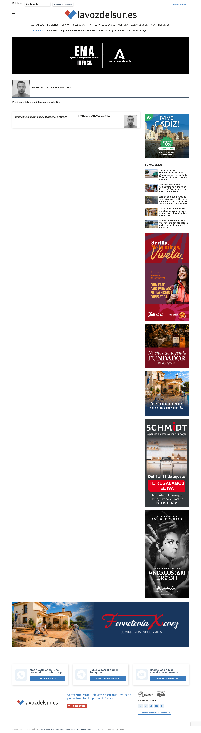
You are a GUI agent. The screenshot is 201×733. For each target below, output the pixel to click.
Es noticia (38, 30)
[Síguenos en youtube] (156, 706)
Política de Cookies (85, 729)
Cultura (123, 25)
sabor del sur (139, 25)
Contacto (60, 729)
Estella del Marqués (97, 30)
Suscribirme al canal (107, 678)
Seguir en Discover (64, 4)
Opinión (66, 25)
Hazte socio (78, 705)
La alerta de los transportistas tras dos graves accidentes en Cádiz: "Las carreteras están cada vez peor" (173, 175)
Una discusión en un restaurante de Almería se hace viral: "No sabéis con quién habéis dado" (172, 188)
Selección (79, 25)
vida (153, 25)
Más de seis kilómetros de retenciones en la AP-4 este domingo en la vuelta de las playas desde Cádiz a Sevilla (173, 200)
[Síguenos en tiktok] (151, 706)
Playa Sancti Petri (118, 30)
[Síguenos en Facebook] (162, 706)
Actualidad (37, 25)
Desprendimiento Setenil (72, 30)
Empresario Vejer (138, 30)
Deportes (164, 25)
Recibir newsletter (168, 678)
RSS (97, 729)
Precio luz (52, 30)
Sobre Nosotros (47, 729)
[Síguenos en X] (140, 706)
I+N (90, 25)
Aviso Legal (70, 729)
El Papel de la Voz (104, 25)
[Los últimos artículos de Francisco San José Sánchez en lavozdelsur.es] (100, 14)
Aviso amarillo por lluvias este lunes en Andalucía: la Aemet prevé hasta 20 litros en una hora (173, 212)
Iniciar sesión (179, 4)
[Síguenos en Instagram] (146, 706)
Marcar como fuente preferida (156, 713)
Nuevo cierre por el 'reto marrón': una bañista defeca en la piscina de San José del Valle (173, 224)
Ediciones (53, 25)
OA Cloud (120, 729)
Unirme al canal (47, 678)
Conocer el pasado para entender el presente (41, 117)
